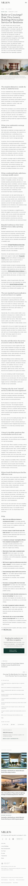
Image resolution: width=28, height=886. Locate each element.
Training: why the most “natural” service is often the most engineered (13, 707)
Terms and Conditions (20, 879)
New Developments (5, 848)
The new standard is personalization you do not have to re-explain (13, 699)
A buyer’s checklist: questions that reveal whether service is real (13, 711)
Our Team (3, 851)
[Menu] (26, 2)
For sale (3, 853)
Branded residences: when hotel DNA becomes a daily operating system (12, 695)
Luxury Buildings (4, 846)
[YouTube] (13, 839)
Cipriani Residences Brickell (16, 284)
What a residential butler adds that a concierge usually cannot (12, 691)
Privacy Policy (12, 879)
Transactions (4, 855)
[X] (9, 839)
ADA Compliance (4, 879)
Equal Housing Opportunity (6, 882)
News (2, 858)
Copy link (6, 724)
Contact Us (19, 838)
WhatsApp (21, 724)
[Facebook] (2, 839)
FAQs (2, 717)
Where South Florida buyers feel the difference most (12, 715)
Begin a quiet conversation (15, 651)
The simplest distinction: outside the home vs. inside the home (12, 684)
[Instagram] (6, 839)
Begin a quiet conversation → (11, 738)
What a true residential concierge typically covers (11, 687)
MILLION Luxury (7, 629)
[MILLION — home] (5, 2)
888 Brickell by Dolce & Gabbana (16, 271)
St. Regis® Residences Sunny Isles (16, 244)
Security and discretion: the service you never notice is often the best (13, 703)
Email (13, 724)
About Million (15, 882)
